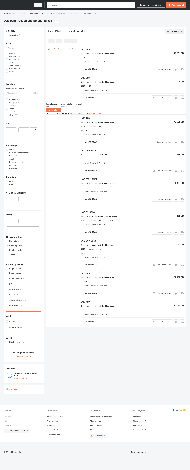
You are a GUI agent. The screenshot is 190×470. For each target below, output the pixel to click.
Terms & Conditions (55, 417)
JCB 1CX (85, 118)
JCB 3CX (85, 49)
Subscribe (53, 110)
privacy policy (78, 113)
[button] (176, 69)
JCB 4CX (85, 302)
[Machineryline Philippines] (17, 5)
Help (6, 421)
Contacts (7, 425)
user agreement (94, 113)
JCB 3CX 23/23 (88, 151)
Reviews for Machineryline (57, 430)
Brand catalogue (53, 434)
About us (7, 417)
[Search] (49, 4)
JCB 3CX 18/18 (88, 241)
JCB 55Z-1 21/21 (89, 179)
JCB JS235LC (88, 212)
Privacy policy (52, 421)
